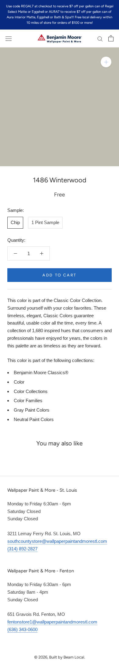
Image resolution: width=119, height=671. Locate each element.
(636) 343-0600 (22, 629)
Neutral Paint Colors (34, 419)
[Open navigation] (8, 38)
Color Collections (31, 391)
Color (19, 382)
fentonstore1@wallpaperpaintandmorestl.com (52, 621)
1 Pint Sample (45, 222)
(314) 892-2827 (22, 548)
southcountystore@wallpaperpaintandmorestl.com (57, 541)
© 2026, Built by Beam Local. (59, 657)
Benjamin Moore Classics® (41, 372)
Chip (15, 222)
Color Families (28, 400)
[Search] (100, 38)
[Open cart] (111, 38)
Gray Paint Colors (31, 410)
